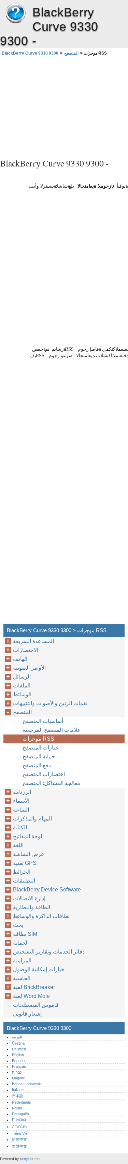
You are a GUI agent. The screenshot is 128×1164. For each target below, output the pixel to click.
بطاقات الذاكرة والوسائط (41, 916)
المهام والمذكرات (32, 818)
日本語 (17, 1096)
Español (18, 1061)
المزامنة (22, 960)
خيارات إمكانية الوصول (39, 969)
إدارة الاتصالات (29, 898)
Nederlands (21, 1102)
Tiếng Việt (20, 1133)
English (18, 1055)
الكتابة (20, 827)
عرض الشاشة (28, 854)
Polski (17, 1108)
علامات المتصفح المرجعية (52, 730)
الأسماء (21, 801)
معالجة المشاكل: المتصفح (52, 783)
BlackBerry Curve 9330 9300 (15, 13)
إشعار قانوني (27, 1014)
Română (19, 1120)
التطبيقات (24, 881)
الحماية (21, 943)
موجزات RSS (38, 739)
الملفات (21, 685)
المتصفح (71, 53)
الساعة (21, 810)
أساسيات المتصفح (43, 721)
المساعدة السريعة (33, 641)
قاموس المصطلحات (36, 1005)
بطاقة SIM (25, 934)
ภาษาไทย (20, 1126)
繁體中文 (19, 1146)
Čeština (18, 1043)
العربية (17, 1037)
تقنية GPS (25, 863)
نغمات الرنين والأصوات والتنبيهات (50, 703)
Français (19, 1066)
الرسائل (22, 677)
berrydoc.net (30, 1159)
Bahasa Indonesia (27, 1084)
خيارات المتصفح (41, 748)
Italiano (18, 1090)
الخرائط (21, 872)
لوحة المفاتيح (27, 836)
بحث (18, 925)
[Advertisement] (64, 106)
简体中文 (19, 1139)
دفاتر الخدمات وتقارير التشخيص (49, 952)
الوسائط (22, 694)
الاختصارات (25, 650)
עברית (17, 1072)
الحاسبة (21, 978)
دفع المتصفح (37, 765)
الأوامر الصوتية (29, 668)
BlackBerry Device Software (47, 889)
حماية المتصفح (39, 756)
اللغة (18, 845)
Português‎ (20, 1114)
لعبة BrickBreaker (34, 987)
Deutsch (19, 1049)
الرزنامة (22, 792)
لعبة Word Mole (31, 996)
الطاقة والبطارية (31, 907)
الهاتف (20, 659)
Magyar (18, 1078)
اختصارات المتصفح (44, 774)
